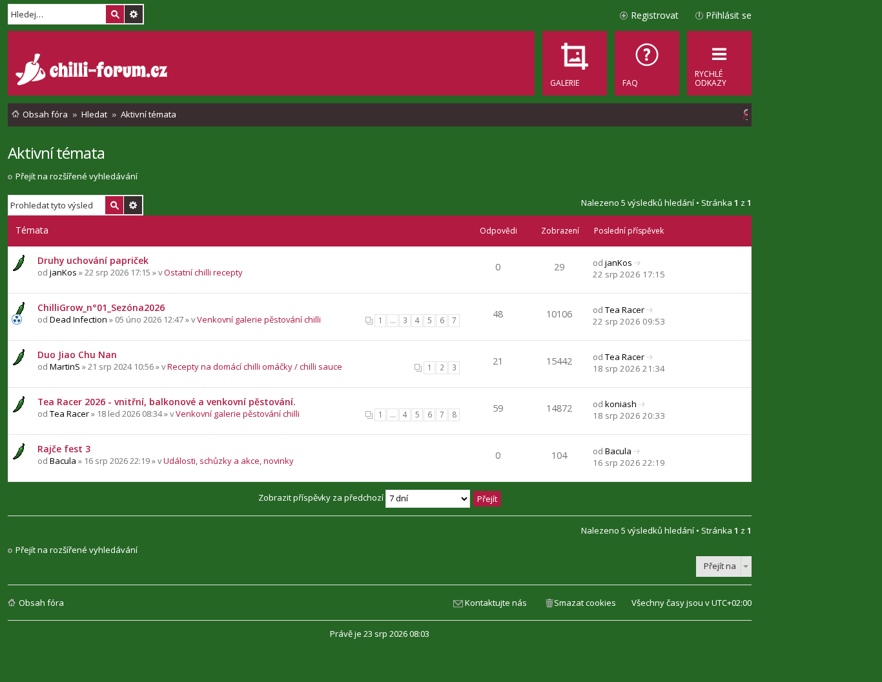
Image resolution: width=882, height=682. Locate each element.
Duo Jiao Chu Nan (77, 354)
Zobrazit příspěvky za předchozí (321, 497)
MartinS (65, 366)
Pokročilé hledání (134, 14)
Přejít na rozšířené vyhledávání (76, 176)
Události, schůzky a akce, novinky (228, 460)
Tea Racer (624, 310)
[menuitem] (647, 63)
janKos (63, 272)
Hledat (115, 14)
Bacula (63, 460)
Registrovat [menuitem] (655, 15)
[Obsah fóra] (92, 71)
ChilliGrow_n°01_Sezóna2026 (101, 307)
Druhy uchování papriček (93, 260)
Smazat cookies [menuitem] (585, 602)
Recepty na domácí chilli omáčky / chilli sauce (254, 366)
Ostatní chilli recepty (203, 272)
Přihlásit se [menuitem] (729, 15)
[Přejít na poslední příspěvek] (637, 262)
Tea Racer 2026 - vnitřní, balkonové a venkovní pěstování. (166, 402)
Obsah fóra (41, 602)
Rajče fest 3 (63, 449)
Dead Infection (78, 319)
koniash (621, 404)
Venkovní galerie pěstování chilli (259, 319)
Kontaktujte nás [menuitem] (496, 602)
